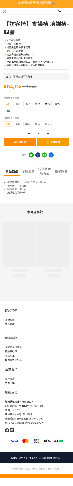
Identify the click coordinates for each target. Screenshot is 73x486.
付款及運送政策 (13, 347)
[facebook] (37, 155)
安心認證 (10, 324)
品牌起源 (10, 320)
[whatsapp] (44, 155)
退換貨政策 (11, 351)
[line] (31, 155)
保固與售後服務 (13, 359)
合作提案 (10, 378)
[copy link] (51, 155)
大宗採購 (10, 382)
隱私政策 (10, 355)
